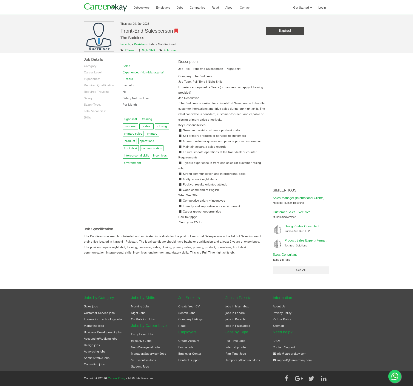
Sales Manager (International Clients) (299, 198)
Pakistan (140, 44)
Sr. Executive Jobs (143, 360)
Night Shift (148, 50)
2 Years (129, 50)
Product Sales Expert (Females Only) (311, 240)
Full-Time (170, 50)
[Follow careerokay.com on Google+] (298, 378)
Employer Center (189, 353)
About (229, 7)
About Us (279, 306)
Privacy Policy (282, 313)
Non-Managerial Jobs (145, 347)
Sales (126, 66)
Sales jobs (91, 306)
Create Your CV (189, 306)
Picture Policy (282, 319)
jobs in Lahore (235, 313)
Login (322, 7)
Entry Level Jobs (142, 334)
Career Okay (117, 378)
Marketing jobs (94, 325)
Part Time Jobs (235, 353)
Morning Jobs (140, 306)
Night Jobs (138, 313)
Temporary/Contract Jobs (242, 360)
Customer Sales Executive (291, 212)
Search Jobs (186, 313)
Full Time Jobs (235, 340)
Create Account (188, 340)
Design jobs (92, 345)
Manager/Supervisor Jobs (148, 353)
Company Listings (190, 319)
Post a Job (185, 347)
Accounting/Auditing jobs (100, 338)
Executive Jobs (141, 340)
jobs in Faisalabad (237, 325)
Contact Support (189, 360)
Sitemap (278, 325)
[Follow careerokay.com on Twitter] (311, 378)
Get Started (301, 7)
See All (300, 270)
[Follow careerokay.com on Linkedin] (323, 378)
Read (215, 7)
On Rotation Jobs (143, 319)
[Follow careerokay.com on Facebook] (286, 378)
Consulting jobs (94, 364)
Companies (197, 7)
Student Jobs (140, 366)
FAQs (276, 340)
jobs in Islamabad (237, 306)
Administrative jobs (96, 358)
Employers (163, 7)
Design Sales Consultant (302, 226)
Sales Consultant (285, 254)
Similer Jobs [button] (284, 190)
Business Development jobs (103, 332)
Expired (285, 30)
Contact (245, 7)
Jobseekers (141, 7)
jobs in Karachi (235, 319)
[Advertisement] (301, 122)
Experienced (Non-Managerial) (144, 72)
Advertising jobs (94, 351)
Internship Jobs (235, 347)
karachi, (126, 44)
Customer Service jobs (99, 313)
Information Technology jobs (103, 319)
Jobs (180, 7)
